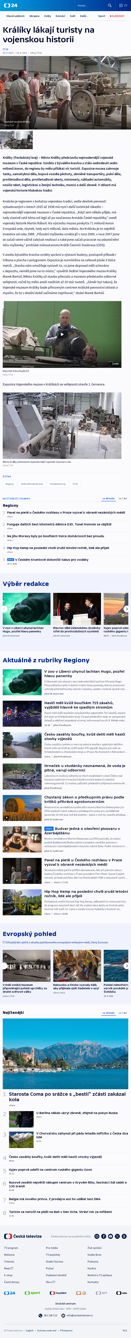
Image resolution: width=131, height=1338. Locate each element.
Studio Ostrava (54, 1261)
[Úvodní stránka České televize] (23, 1236)
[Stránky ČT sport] (32, 1292)
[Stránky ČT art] (101, 1292)
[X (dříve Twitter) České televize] (117, 1236)
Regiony (10, 483)
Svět (72, 16)
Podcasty (93, 1261)
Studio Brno (94, 1254)
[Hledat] (109, 5)
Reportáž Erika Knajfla (14, 370)
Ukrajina (34, 16)
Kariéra (92, 1268)
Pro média (52, 1247)
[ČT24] (10, 5)
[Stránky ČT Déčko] (81, 1292)
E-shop (8, 1275)
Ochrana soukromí (46, 1330)
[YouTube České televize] (110, 1236)
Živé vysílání (94, 1247)
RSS (125, 1330)
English (29, 1330)
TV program (11, 1247)
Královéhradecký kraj (32, 483)
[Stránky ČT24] (9, 1292)
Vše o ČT (51, 1282)
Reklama (9, 1254)
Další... (84, 16)
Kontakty (93, 1282)
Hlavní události (15, 16)
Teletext (9, 1261)
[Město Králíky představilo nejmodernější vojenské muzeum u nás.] (62, 425)
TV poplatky (53, 1254)
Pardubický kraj (58, 483)
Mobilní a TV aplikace (100, 1275)
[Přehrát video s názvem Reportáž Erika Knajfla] (62, 334)
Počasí (50, 1268)
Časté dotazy (11, 1282)
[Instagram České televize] (97, 1236)
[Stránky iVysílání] (58, 1292)
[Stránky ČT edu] (121, 1292)
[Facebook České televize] (103, 1236)
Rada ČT (9, 1268)
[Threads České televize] (124, 1236)
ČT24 (5, 49)
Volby (47, 16)
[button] (62, 334)
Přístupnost (66, 1330)
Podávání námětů (56, 1275)
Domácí (60, 16)
